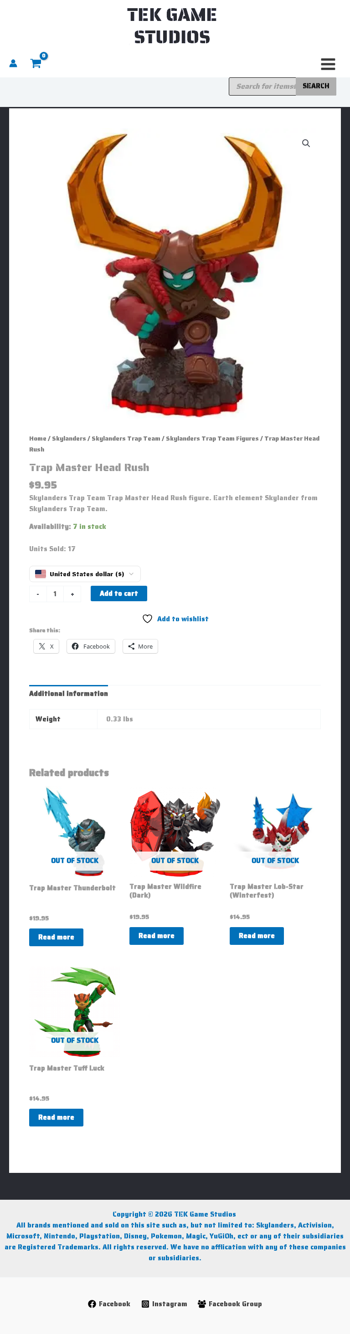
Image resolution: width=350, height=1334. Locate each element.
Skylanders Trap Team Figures (212, 438)
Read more (56, 937)
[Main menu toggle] (328, 64)
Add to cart (119, 593)
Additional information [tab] (68, 693)
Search (316, 86)
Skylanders (69, 438)
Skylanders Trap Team (126, 438)
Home (37, 438)
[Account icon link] (13, 63)
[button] (306, 143)
